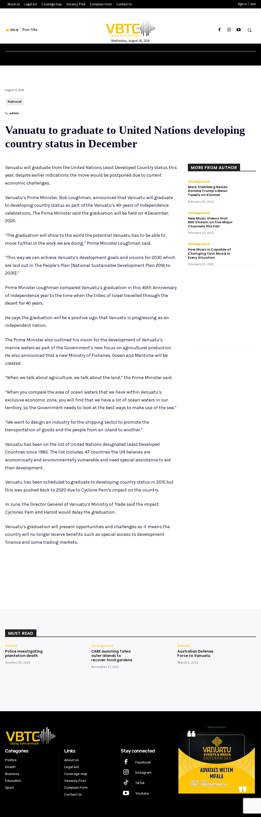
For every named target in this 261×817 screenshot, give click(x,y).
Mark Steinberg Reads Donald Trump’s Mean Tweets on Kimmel (207, 191)
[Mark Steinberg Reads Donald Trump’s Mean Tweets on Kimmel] (246, 187)
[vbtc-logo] (87, 735)
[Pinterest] (65, 569)
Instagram (143, 772)
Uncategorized (199, 181)
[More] (89, 569)
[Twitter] (53, 569)
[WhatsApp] (77, 569)
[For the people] (130, 27)
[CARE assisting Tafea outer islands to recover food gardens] (154, 657)
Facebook (143, 762)
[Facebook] (219, 30)
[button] (249, 30)
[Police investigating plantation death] (68, 657)
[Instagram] (229, 30)
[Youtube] (238, 30)
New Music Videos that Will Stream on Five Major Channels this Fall (210, 222)
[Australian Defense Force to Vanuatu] (240, 657)
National (15, 101)
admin (14, 113)
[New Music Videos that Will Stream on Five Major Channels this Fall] (246, 219)
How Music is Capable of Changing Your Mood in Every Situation (209, 253)
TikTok (140, 783)
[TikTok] (126, 783)
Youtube (142, 793)
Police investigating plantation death (24, 653)
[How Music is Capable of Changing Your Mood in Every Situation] (246, 250)
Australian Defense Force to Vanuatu (195, 653)
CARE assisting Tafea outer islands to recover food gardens (111, 656)
